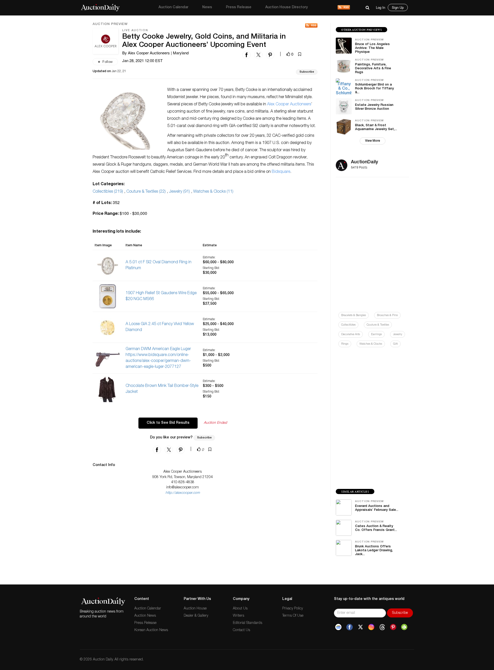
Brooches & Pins (387, 315)
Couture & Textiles (378, 325)
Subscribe (306, 72)
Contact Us (241, 630)
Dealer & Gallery (196, 616)
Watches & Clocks (370, 344)
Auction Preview (110, 24)
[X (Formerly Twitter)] (360, 627)
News (207, 7)
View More (372, 140)
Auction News (145, 616)
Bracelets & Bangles (353, 315)
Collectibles (348, 325)
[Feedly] (404, 627)
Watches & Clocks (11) (213, 192)
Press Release (238, 7)
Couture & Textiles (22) (146, 192)
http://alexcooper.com (182, 493)
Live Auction (135, 30)
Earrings (376, 334)
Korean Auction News (151, 630)
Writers (238, 616)
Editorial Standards (247, 623)
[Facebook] (349, 627)
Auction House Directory (286, 7)
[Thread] (382, 627)
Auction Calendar (173, 7)
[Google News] (338, 627)
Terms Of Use (292, 616)
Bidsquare (281, 172)
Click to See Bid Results (168, 423)
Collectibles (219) (108, 192)
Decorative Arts (350, 334)
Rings (344, 344)
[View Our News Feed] (344, 8)
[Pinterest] (393, 627)
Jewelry (397, 334)
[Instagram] (371, 627)
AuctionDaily (364, 162)
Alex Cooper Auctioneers (289, 105)
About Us (240, 608)
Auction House (195, 608)
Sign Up (398, 7)
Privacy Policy (292, 608)
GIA (395, 344)
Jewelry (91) (179, 192)
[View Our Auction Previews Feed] (311, 25)
